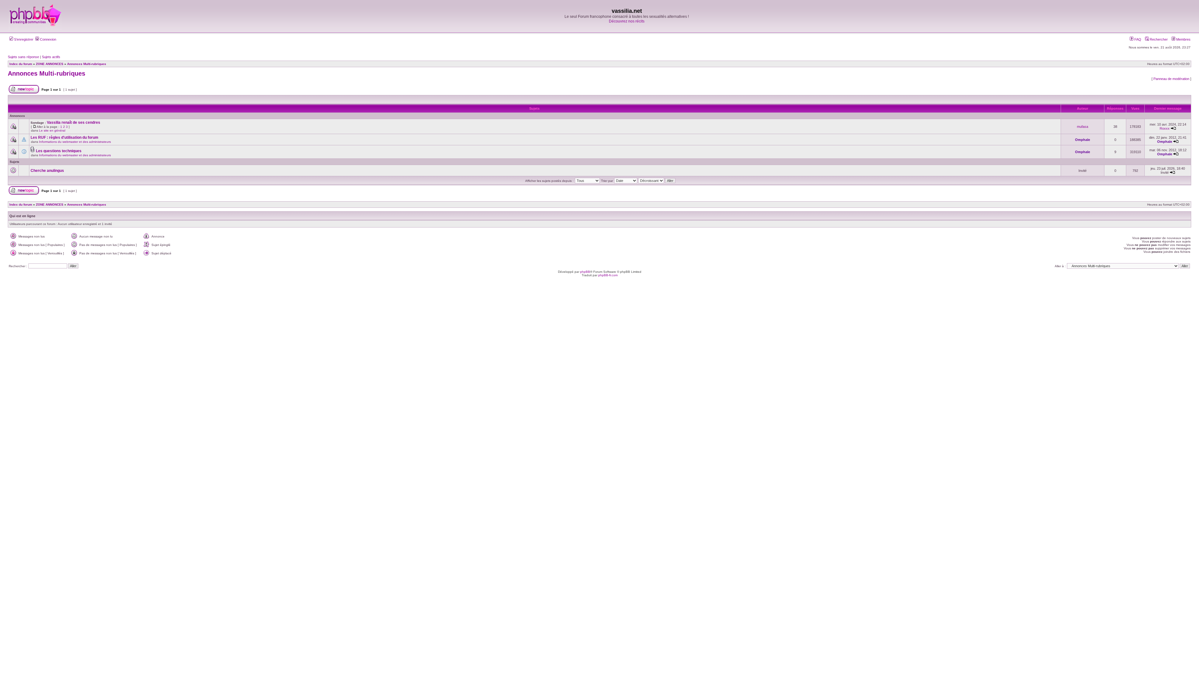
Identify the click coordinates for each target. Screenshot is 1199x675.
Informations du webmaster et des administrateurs (75, 141)
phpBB (585, 271)
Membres (1183, 39)
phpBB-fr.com (608, 275)
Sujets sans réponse (23, 57)
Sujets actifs (51, 57)
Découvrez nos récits (626, 21)
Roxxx (1165, 128)
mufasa (1082, 126)
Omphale (1082, 140)
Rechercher (1158, 39)
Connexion (47, 39)
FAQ (1137, 39)
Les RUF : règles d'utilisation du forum (64, 137)
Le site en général (52, 130)
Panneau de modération (1171, 79)
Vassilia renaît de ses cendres (73, 122)
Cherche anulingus (47, 170)
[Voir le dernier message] (1173, 128)
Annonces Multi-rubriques (46, 73)
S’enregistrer (23, 39)
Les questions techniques (58, 151)
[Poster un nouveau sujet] (24, 92)
